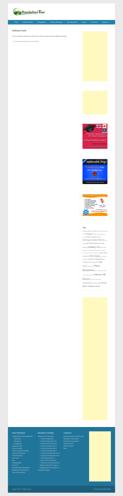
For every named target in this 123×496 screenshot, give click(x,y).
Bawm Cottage (92, 231)
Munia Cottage (92, 262)
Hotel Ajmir (85, 250)
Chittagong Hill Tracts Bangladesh (22, 436)
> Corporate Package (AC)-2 (48, 448)
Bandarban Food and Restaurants (74, 436)
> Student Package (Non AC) (48, 443)
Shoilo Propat (98, 279)
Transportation (41, 22)
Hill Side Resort (92, 243)
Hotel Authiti (89, 250)
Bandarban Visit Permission (20, 470)
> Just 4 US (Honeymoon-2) (47, 460)
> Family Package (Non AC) (47, 441)
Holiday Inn (94, 247)
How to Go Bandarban (18, 453)
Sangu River (92, 279)
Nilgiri (97, 262)
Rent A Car (15, 465)
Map (13, 460)
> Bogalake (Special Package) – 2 (49, 467)
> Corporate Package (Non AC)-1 (49, 453)
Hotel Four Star (95, 250)
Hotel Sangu (94, 256)
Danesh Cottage (91, 237)
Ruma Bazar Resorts (89, 275)
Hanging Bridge (17, 463)
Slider (65, 448)
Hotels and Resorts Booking (20, 450)
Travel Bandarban (72, 22)
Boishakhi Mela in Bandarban (21, 467)
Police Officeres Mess (99, 270)
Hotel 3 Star (103, 247)
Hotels (101, 253)
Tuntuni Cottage (96, 283)
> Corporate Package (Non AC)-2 (49, 455)
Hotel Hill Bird (102, 250)
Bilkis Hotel (98, 231)
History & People (17, 446)
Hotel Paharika (85, 252)
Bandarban (85, 231)
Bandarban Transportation (71, 438)
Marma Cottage (94, 259)
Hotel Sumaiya (103, 256)
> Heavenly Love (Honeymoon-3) (49, 463)
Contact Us (105, 22)
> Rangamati (17, 441)
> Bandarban (17, 438)
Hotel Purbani (91, 252)
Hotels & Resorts (28, 22)
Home (16, 22)
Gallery (84, 22)
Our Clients (94, 22)
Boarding (103, 231)
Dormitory (98, 237)
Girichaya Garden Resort (93, 240)
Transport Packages (44, 470)
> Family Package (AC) (46, 438)
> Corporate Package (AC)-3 (48, 450)
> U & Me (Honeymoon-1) (47, 458)
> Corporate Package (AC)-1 (48, 446)
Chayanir (89, 234)
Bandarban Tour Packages (46, 436)
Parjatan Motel (91, 266)
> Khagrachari (17, 443)
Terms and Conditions (18, 472)
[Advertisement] (95, 56)
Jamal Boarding (86, 259)
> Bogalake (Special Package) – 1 (49, 465)
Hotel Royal (97, 252)
